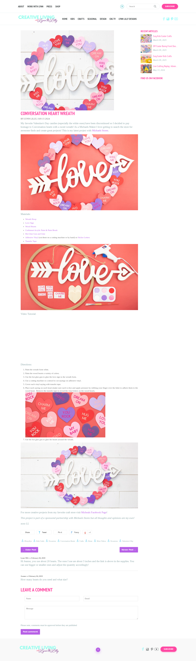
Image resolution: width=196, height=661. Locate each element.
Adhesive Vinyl (31, 237)
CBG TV (112, 19)
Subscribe (170, 6)
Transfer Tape (31, 241)
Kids (73, 19)
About (21, 6)
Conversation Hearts (67, 541)
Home (64, 19)
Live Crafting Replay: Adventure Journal (165, 66)
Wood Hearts (30, 226)
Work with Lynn (35, 6)
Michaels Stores (100, 130)
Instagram (168, 18)
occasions (52, 541)
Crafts (81, 19)
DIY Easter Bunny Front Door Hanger (165, 46)
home (90, 541)
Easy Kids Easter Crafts (162, 36)
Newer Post (127, 549)
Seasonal (92, 19)
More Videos (101, 541)
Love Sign (29, 223)
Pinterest (172, 18)
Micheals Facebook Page (94, 512)
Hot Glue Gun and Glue (35, 234)
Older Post (30, 549)
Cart (122, 6)
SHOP (57, 6)
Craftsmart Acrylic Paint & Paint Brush (41, 230)
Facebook (164, 18)
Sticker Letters (84, 237)
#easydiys (28, 541)
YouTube (176, 18)
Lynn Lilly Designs (128, 19)
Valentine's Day (127, 541)
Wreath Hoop (30, 219)
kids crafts (40, 541)
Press (49, 6)
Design (103, 19)
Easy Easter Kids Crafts (162, 56)
